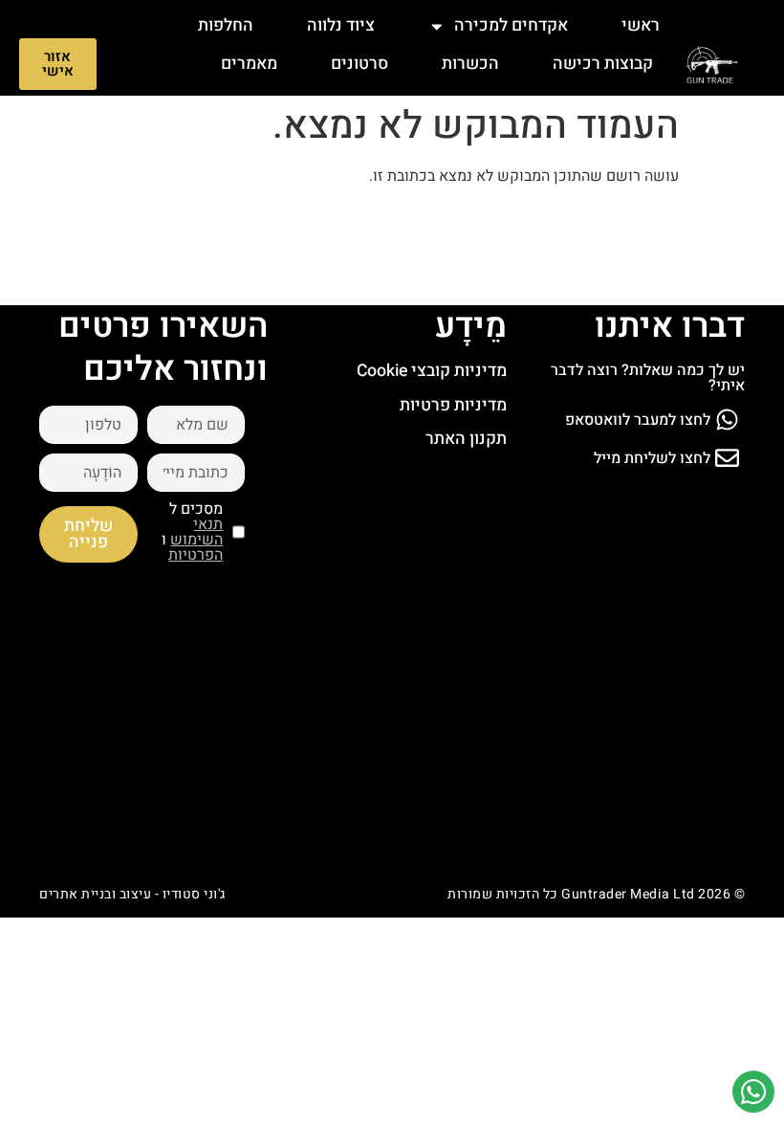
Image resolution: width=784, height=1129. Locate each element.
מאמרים (249, 64)
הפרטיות (195, 554)
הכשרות (470, 64)
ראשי (640, 25)
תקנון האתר (466, 439)
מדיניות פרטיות (453, 405)
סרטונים (359, 64)
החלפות (225, 25)
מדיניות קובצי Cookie (432, 371)
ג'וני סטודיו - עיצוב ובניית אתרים (132, 894)
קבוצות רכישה (603, 64)
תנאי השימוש (196, 532)
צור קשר (623, 102)
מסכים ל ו (192, 532)
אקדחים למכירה (511, 25)
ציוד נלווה (341, 25)
